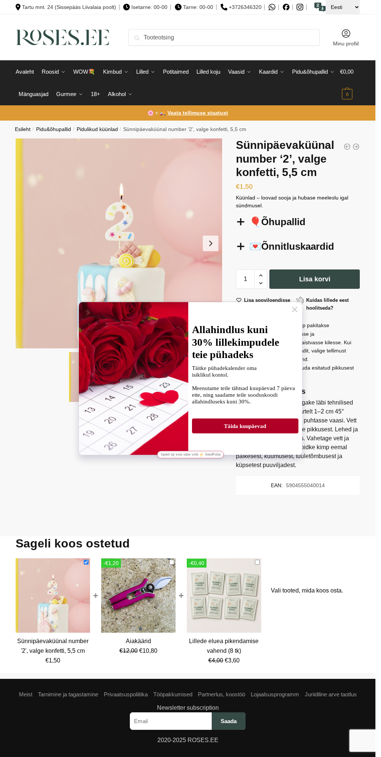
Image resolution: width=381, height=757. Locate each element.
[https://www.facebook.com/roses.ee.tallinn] (286, 7)
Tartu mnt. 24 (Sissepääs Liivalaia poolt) (69, 7)
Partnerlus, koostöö (221, 694)
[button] (210, 243)
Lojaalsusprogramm (275, 694)
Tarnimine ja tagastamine (68, 694)
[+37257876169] (272, 7)
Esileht (23, 129)
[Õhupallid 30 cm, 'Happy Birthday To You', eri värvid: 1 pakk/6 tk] (347, 146)
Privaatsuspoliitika (126, 694)
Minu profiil (346, 44)
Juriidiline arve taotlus (331, 694)
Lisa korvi (314, 279)
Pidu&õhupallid (53, 129)
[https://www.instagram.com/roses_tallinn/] (300, 7)
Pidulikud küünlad (97, 129)
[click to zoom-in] (120, 243)
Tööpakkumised (172, 694)
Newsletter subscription (188, 708)
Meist (25, 694)
